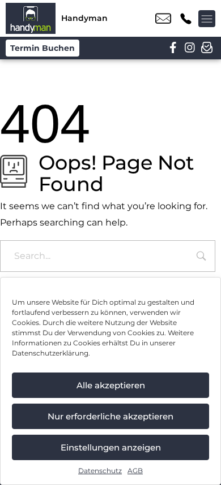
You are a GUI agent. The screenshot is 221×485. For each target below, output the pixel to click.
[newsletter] (206, 48)
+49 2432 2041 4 (185, 18)
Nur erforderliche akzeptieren (110, 416)
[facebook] (172, 48)
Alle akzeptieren (110, 385)
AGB (135, 470)
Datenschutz (100, 470)
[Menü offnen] (206, 18)
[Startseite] (31, 18)
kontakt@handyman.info (163, 18)
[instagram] (189, 48)
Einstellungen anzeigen (111, 447)
